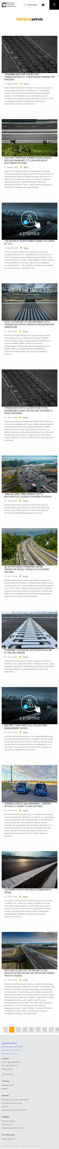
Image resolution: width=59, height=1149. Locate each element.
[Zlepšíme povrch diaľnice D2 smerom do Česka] (29, 870)
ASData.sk (38, 1146)
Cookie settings (7, 1069)
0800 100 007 (18, 1047)
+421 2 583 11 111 (11, 1066)
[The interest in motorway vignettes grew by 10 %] (29, 221)
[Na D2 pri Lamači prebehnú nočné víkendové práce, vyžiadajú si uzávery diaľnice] (29, 546)
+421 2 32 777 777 (15, 1050)
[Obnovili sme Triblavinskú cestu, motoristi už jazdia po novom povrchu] (29, 474)
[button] (43, 5)
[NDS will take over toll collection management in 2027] (29, 705)
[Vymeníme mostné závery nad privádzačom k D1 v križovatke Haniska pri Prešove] (29, 54)
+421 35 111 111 (11, 1054)
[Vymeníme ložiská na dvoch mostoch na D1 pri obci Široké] (29, 630)
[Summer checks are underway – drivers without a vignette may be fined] (29, 783)
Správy (26, 84)
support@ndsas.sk (14, 1062)
